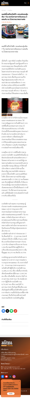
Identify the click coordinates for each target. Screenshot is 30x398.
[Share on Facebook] (3, 311)
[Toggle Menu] (28, 3)
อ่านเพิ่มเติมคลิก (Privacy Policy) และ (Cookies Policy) (10, 388)
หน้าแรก (4, 10)
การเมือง (10, 10)
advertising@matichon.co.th (12, 367)
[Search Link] (25, 3)
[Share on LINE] (11, 311)
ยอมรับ (10, 394)
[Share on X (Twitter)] (7, 311)
